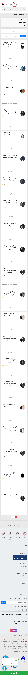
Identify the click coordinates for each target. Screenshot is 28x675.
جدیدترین (23, 36)
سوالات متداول (24, 575)
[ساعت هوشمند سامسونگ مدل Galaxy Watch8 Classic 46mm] (22, 114)
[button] (4, 4)
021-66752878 (18, 623)
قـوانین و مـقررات (23, 583)
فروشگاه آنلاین (24, 551)
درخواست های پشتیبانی (22, 573)
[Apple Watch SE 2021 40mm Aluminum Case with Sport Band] (22, 362)
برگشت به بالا (12, 525)
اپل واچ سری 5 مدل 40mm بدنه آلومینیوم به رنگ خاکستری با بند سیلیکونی (10, 429)
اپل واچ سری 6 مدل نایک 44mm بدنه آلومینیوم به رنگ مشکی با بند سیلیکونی (10, 293)
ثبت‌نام (3, 602)
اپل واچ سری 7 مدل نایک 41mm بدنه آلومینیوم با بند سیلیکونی (9, 248)
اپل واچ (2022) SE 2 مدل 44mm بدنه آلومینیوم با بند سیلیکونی (9, 270)
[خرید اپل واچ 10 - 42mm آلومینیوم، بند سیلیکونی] (22, 136)
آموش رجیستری (23, 588)
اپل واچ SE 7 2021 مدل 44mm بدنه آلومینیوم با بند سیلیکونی (9, 383)
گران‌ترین (12, 36)
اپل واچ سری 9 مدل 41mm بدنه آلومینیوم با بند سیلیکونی (10, 179)
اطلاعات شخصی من (22, 571)
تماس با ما (25, 592)
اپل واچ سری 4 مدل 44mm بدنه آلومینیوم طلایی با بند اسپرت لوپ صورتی (10, 474)
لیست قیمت (24, 549)
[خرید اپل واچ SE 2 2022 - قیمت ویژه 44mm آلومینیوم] (22, 272)
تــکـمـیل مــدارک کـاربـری (20, 558)
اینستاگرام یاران (14, 630)
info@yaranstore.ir (17, 626)
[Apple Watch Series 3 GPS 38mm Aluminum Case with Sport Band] (22, 498)
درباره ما (25, 590)
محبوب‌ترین (17, 36)
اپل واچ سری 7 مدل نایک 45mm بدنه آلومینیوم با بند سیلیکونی (9, 225)
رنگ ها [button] (24, 26)
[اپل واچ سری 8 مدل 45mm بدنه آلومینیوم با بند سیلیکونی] (22, 204)
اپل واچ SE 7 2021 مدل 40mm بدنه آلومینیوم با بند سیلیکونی (9, 361)
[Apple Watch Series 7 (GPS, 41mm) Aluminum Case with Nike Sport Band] (22, 249)
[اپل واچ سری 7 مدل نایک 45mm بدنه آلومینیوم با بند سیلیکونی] (22, 227)
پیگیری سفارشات (23, 594)
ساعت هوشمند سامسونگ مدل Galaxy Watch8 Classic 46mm (10, 112)
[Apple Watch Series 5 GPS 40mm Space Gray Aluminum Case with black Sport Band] (22, 430)
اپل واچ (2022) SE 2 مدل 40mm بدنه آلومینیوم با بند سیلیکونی (9, 338)
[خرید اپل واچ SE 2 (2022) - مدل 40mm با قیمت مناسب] (22, 340)
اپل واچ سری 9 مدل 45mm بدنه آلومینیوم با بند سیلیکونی (10, 156)
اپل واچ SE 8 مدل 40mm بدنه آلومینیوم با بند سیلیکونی (10, 450)
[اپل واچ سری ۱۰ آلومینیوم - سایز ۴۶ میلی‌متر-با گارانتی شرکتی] (22, 46)
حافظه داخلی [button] (22, 22)
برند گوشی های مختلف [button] (20, 19)
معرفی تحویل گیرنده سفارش (20, 556)
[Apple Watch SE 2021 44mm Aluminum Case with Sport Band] (22, 385)
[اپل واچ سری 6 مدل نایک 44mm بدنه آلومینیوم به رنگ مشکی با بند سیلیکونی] (22, 295)
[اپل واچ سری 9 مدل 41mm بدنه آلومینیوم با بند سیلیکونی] (22, 181)
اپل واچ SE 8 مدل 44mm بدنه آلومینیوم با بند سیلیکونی (10, 315)
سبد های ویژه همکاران (22, 553)
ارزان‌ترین (6, 36)
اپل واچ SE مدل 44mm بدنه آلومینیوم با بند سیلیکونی (10, 405)
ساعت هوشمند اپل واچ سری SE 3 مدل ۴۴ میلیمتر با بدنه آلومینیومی (10, 67)
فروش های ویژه (23, 566)
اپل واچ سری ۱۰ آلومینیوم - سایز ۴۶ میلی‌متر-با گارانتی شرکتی (9, 44)
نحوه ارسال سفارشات (22, 585)
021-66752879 (17, 621)
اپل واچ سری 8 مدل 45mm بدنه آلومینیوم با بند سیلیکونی (10, 201)
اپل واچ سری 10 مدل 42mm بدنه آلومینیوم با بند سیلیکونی (10, 134)
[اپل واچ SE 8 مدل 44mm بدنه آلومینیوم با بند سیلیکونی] (22, 317)
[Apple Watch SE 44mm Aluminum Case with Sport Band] (22, 408)
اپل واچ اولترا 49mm (10, 87)
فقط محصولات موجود (19, 14)
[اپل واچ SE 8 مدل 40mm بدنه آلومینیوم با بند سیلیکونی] (22, 453)
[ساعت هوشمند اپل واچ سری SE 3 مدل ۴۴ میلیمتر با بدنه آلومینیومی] (22, 68)
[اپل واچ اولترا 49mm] (22, 91)
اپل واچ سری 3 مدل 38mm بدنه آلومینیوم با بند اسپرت (10, 496)
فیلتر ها (13, 673)
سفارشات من (24, 569)
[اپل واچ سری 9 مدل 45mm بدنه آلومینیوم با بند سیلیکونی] (22, 159)
